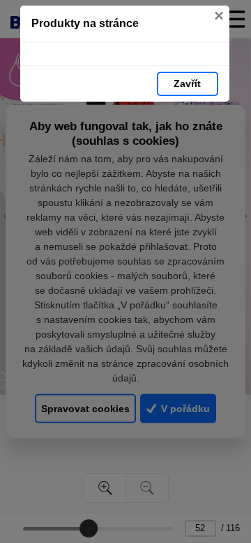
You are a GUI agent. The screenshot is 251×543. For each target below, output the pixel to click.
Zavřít (187, 83)
